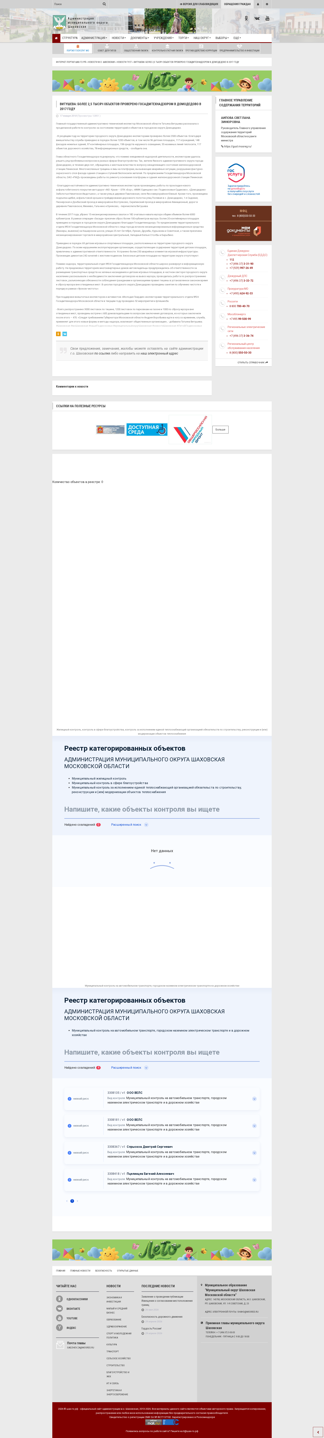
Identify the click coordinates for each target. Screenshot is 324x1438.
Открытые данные (127, 1270)
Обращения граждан (237, 4)
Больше (220, 429)
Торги (182, 38)
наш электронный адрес (159, 353)
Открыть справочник (251, 362)
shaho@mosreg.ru (248, 1311)
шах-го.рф (72, 1408)
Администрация (93, 38)
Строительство (115, 1365)
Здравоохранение (116, 1326)
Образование (113, 1319)
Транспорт (112, 1351)
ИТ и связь (112, 1383)
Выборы (221, 38)
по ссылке (102, 353)
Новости (118, 38)
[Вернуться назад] (318, 1432)
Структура (70, 38)
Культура (111, 1344)
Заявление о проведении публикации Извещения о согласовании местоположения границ (167, 1300)
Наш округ (201, 38)
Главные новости (80, 1270)
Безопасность (103, 1270)
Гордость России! (151, 1328)
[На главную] (56, 38)
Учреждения (163, 38)
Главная (60, 1270)
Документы (138, 38)
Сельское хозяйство (118, 1358)
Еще (236, 38)
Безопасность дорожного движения (162, 1316)
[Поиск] (104, 4)
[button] (258, 4)
